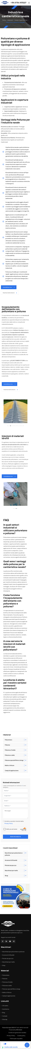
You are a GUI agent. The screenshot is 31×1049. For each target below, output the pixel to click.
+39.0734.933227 (18, 2)
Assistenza (5, 1009)
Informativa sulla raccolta (10, 1047)
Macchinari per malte (11, 870)
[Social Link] (2, 941)
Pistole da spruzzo (10, 865)
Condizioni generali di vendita (17, 1032)
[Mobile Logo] (5, 3)
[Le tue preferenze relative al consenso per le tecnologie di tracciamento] (2, 1047)
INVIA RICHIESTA (15, 837)
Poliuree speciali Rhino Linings (14, 760)
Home (4, 20)
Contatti (4, 1016)
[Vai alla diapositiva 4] (17, 508)
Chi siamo (5, 1006)
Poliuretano (8, 740)
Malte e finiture (9, 765)
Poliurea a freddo (10, 750)
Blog (3, 1012)
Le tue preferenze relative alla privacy (17, 1043)
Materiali (10, 20)
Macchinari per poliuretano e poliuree (13, 854)
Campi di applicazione (20, 20)
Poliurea (7, 745)
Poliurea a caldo (10, 755)
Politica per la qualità (16, 1038)
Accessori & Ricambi (11, 860)
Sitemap (4, 1019)
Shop (6, 876)
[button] (4, 411)
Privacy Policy (9, 823)
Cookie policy (21, 1035)
